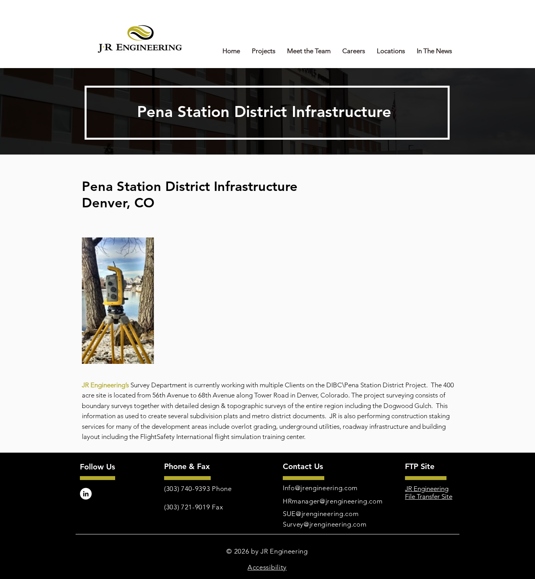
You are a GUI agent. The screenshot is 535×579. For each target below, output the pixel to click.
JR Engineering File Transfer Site (428, 492)
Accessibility (267, 567)
